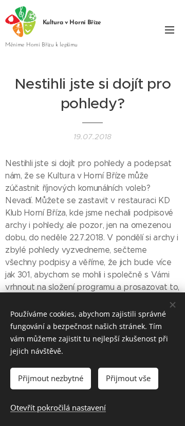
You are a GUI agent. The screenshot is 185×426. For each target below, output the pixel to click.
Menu (169, 29)
